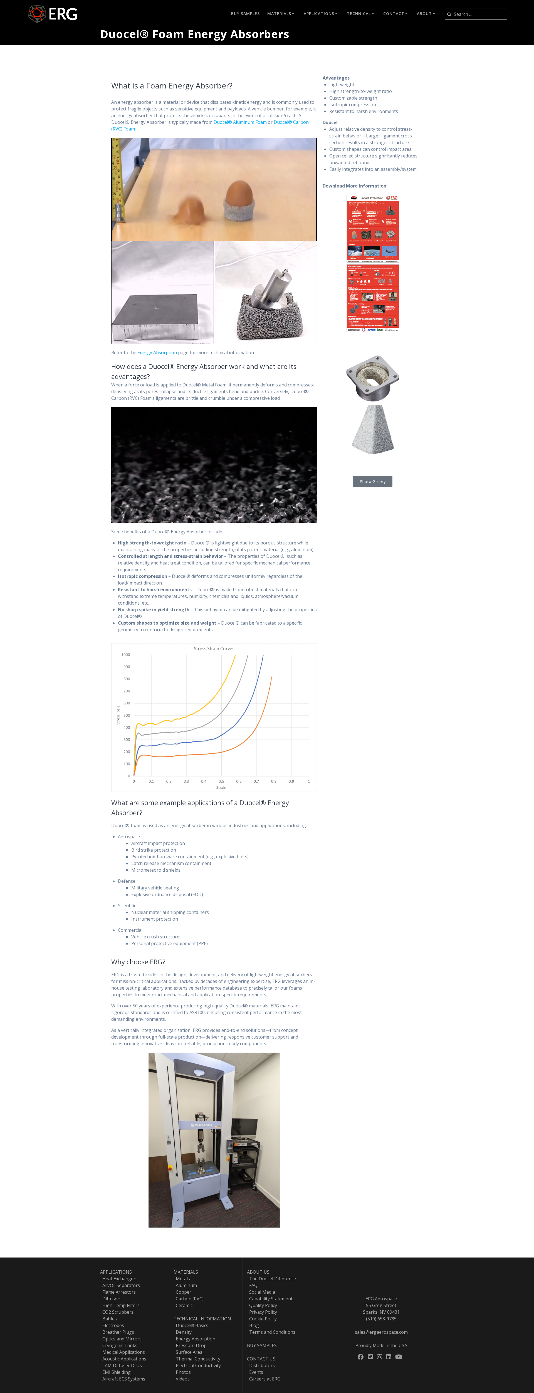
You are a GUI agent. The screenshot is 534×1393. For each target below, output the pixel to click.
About (424, 13)
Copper (182, 1292)
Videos (182, 1379)
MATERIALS (186, 1272)
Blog (253, 1325)
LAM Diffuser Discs (121, 1365)
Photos (182, 1372)
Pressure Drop (190, 1345)
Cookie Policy (262, 1319)
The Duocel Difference (271, 1279)
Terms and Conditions (271, 1332)
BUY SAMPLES (262, 1345)
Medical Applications (122, 1352)
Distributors (261, 1365)
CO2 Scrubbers (117, 1312)
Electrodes (112, 1325)
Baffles (108, 1319)
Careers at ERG (263, 1379)
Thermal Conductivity (197, 1359)
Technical (359, 13)
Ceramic (183, 1305)
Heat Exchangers (119, 1279)
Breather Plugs (117, 1332)
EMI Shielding (115, 1372)
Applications (319, 13)
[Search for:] (476, 14)
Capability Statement (270, 1299)
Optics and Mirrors (121, 1339)
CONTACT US (261, 1359)
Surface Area (188, 1352)
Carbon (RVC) (189, 1299)
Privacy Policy (262, 1312)
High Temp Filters (120, 1305)
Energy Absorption (157, 352)
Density (183, 1332)
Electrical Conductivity (197, 1365)
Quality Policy (262, 1305)
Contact (393, 13)
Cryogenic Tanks (118, 1345)
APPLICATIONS (116, 1272)
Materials (279, 13)
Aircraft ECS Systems (122, 1379)
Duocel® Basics (191, 1325)
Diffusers (111, 1299)
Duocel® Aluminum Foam (240, 122)
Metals (182, 1279)
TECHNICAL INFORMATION (202, 1319)
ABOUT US (258, 1272)
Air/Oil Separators (120, 1285)
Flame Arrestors (118, 1292)
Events (255, 1372)
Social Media (261, 1292)
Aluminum (185, 1285)
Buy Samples (245, 13)
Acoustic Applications (123, 1359)
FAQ (252, 1285)
